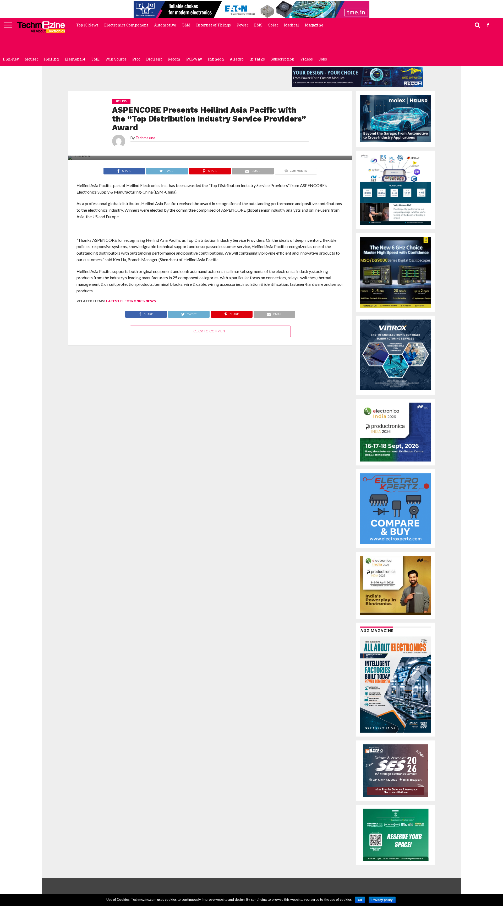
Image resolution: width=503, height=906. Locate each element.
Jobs (323, 59)
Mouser (31, 59)
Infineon (216, 59)
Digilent (154, 59)
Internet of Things (213, 25)
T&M (186, 25)
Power (242, 25)
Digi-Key (11, 59)
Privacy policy (382, 900)
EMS (258, 25)
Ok (360, 900)
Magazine (314, 25)
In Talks (257, 59)
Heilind (51, 59)
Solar (273, 25)
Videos (306, 59)
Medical (291, 25)
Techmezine (145, 138)
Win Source (116, 59)
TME (95, 59)
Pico (136, 59)
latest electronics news (131, 301)
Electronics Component (126, 25)
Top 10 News (87, 25)
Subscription (282, 59)
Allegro (237, 59)
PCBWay (194, 59)
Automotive (165, 25)
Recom (174, 59)
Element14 (75, 59)
